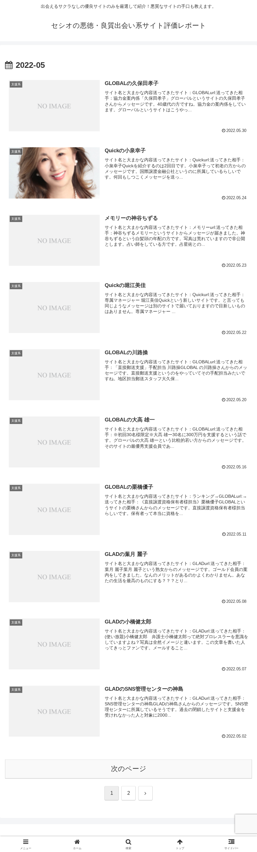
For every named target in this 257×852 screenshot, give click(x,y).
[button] (237, 803)
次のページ (128, 769)
